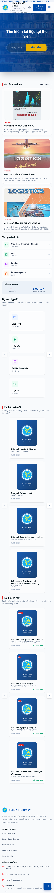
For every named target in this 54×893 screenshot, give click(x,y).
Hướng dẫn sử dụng (9, 850)
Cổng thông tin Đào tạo (10, 839)
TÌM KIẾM (36, 47)
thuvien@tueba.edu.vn (14, 880)
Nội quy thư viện (8, 845)
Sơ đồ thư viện (7, 856)
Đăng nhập (40, 7)
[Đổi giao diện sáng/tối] (29, 7)
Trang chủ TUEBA (8, 833)
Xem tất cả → (46, 84)
